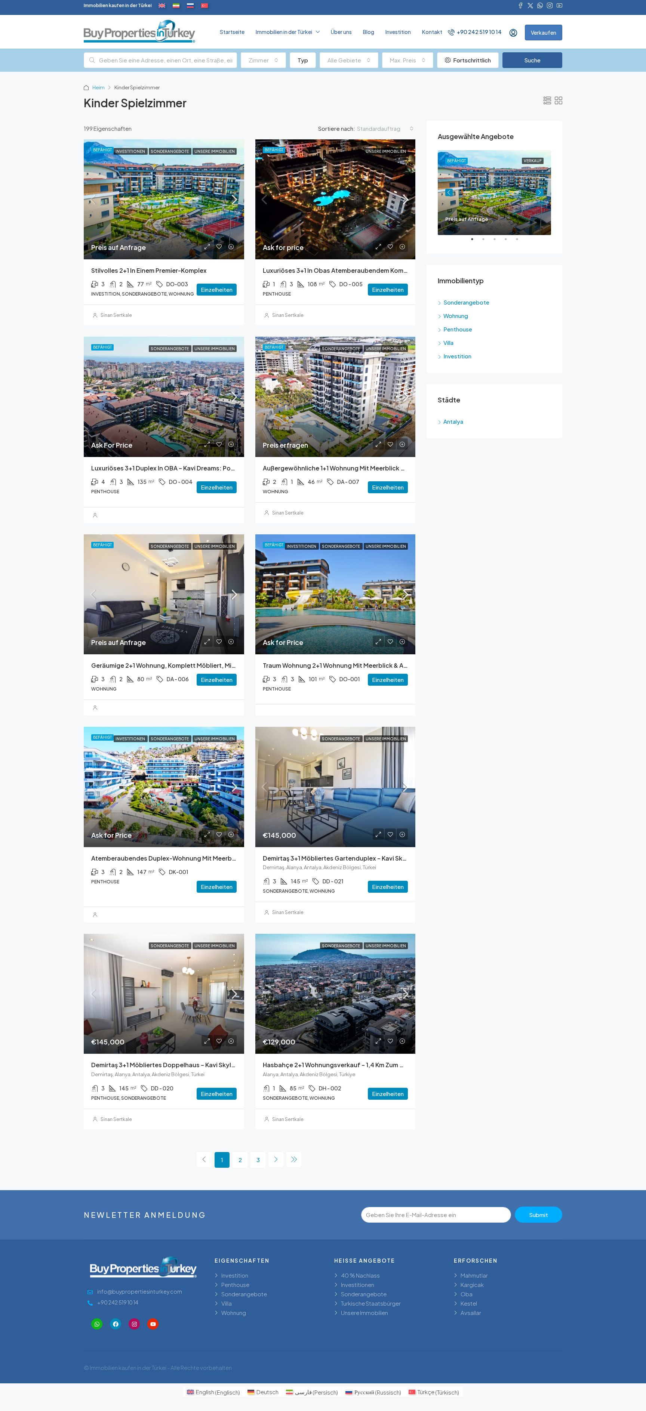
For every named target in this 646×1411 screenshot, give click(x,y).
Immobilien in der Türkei (284, 31)
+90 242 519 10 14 (479, 31)
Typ (303, 60)
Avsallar (471, 1312)
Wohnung (455, 315)
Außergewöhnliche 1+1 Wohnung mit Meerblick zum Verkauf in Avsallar (366, 468)
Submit (538, 1214)
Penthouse (457, 329)
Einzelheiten (217, 289)
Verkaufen (543, 32)
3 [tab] (498, 242)
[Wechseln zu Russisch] (190, 5)
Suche (532, 60)
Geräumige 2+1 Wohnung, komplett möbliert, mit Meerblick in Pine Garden (199, 665)
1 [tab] (476, 242)
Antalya (453, 421)
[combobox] (263, 60)
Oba (467, 1293)
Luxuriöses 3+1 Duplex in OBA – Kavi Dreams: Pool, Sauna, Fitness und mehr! (202, 468)
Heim (98, 87)
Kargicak (472, 1284)
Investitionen (357, 1284)
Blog (368, 31)
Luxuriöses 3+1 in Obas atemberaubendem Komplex (339, 270)
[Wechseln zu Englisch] (162, 5)
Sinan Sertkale (116, 315)
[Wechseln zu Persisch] (176, 5)
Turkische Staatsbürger (371, 1303)
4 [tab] (509, 242)
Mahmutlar (474, 1275)
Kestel (469, 1303)
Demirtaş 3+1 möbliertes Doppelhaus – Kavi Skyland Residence (183, 1065)
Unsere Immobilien (364, 1312)
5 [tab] (521, 242)
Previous (449, 192)
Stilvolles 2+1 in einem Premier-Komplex (149, 270)
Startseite (232, 31)
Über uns (341, 31)
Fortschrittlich (471, 60)
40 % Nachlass (360, 1275)
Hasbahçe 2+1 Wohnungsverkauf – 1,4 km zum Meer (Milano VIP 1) (358, 1065)
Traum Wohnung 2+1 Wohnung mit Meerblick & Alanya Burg (349, 665)
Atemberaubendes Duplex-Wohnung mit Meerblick (166, 858)
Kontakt (432, 31)
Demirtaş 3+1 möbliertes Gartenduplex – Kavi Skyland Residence (357, 858)
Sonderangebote (466, 302)
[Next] (275, 1159)
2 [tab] (487, 242)
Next (540, 192)
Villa (448, 342)
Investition (398, 31)
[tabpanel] (494, 192)
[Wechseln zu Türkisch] (204, 5)
